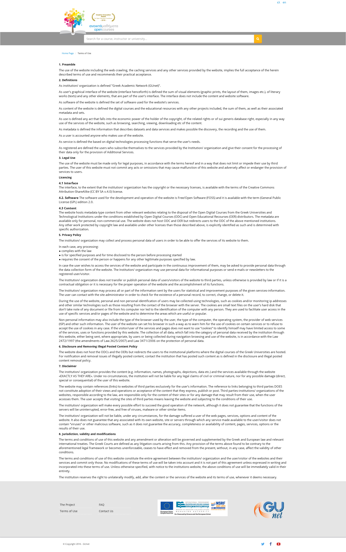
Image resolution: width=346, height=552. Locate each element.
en (284, 2)
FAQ (101, 505)
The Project (67, 505)
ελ (278, 2)
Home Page (68, 53)
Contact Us (106, 511)
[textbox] (169, 39)
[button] (258, 39)
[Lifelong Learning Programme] (192, 508)
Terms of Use (68, 511)
